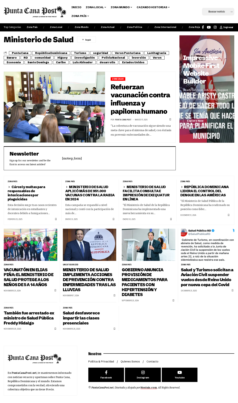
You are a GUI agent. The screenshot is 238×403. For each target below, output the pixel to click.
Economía (14, 62)
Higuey (62, 57)
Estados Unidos (133, 62)
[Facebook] (203, 27)
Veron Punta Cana (127, 53)
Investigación (84, 57)
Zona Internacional (165, 27)
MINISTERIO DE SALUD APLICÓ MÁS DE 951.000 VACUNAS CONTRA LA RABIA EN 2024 (90, 193)
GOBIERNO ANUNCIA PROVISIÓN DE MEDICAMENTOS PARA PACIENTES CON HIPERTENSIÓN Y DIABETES (145, 282)
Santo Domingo (38, 62)
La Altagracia (156, 53)
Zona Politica (134, 27)
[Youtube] (180, 375)
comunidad (43, 57)
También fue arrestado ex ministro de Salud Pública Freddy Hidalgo (29, 318)
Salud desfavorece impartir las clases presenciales (81, 318)
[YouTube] (209, 27)
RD (26, 57)
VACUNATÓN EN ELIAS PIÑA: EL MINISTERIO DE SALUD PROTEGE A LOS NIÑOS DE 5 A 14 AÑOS (28, 277)
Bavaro (12, 57)
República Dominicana (51, 53)
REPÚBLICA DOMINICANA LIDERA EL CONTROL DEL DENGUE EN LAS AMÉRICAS (204, 191)
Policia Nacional (113, 57)
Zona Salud (118, 79)
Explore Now (195, 120)
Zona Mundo (82, 27)
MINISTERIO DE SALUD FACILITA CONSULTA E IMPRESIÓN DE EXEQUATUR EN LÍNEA (146, 193)
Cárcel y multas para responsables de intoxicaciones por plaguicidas (26, 193)
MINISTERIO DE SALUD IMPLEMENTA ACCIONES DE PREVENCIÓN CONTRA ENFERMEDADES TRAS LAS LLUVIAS (89, 279)
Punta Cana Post (123, 119)
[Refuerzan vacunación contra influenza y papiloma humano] (54, 107)
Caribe (61, 62)
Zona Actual (108, 27)
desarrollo (107, 62)
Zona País (32, 27)
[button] (199, 12)
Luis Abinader (83, 62)
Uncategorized (70, 264)
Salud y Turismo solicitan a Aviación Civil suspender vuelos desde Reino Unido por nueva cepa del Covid (207, 277)
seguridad (100, 53)
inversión (139, 57)
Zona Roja (194, 27)
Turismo (80, 53)
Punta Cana (20, 53)
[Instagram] (215, 27)
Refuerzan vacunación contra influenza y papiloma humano (140, 99)
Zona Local (56, 27)
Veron (157, 57)
